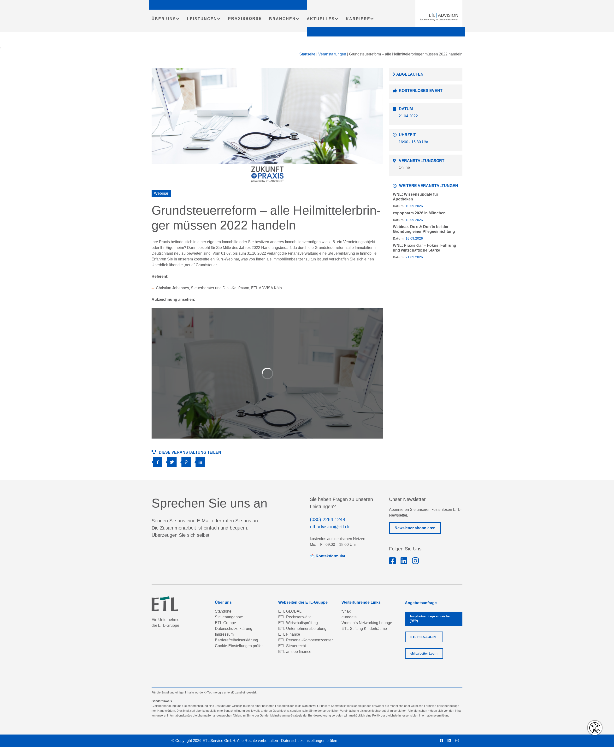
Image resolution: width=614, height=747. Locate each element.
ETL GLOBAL (289, 611)
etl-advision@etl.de (330, 526)
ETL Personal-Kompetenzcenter (305, 640)
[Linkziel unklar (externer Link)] (173, 460)
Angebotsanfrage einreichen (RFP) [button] (430, 618)
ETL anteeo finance (294, 652)
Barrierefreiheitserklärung (236, 640)
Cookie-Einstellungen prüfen (239, 646)
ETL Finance (289, 634)
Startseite (307, 54)
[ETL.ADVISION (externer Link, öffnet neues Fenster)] (392, 561)
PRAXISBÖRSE (245, 19)
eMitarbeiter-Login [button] (423, 653)
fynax (346, 611)
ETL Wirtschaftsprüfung (298, 623)
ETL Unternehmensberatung (302, 629)
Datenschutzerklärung (233, 629)
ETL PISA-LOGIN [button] (423, 637)
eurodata (349, 617)
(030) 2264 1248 (327, 519)
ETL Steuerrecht (292, 646)
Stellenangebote (229, 617)
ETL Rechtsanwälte (295, 617)
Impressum (224, 634)
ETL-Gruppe (225, 623)
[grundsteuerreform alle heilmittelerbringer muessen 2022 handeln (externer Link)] (159, 460)
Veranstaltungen (332, 54)
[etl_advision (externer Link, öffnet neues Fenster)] (415, 561)
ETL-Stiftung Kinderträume (364, 629)
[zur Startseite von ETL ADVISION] (439, 17)
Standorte (223, 611)
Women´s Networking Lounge (367, 623)
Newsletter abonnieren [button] (415, 528)
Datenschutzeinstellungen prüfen (309, 741)
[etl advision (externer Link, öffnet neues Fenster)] (404, 561)
